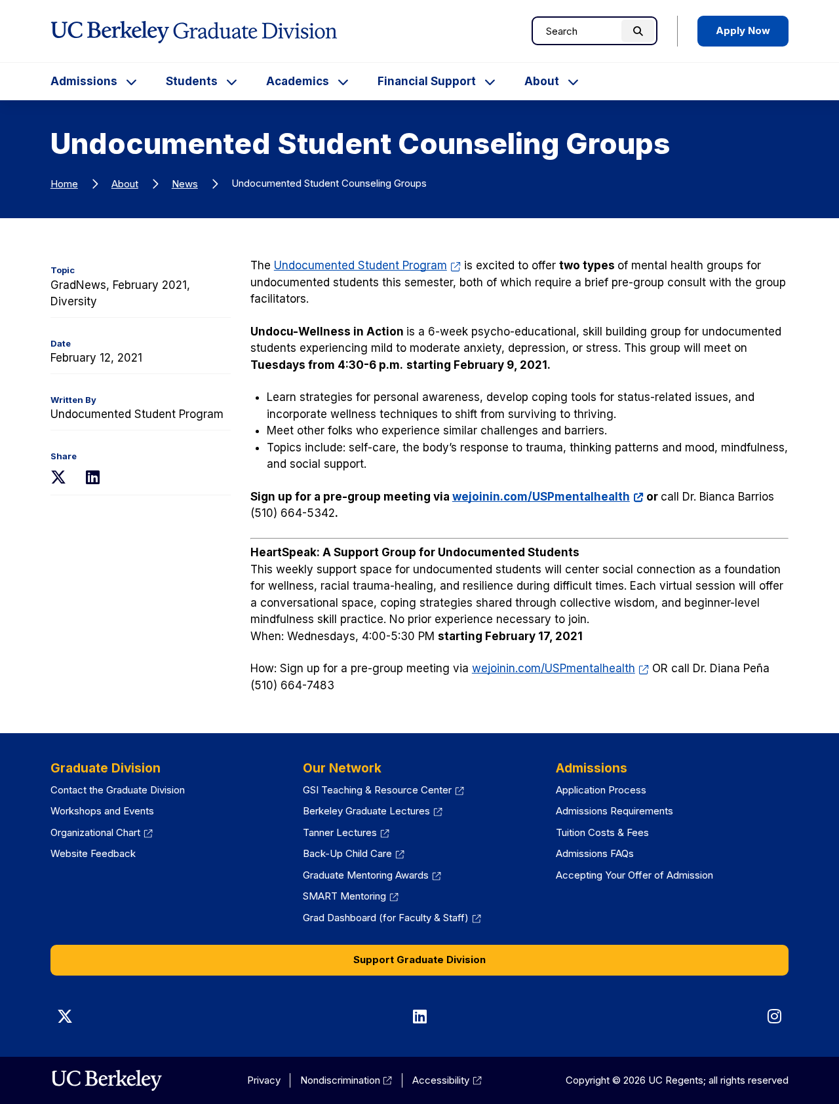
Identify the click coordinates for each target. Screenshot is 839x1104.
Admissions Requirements (614, 811)
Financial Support (427, 81)
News (185, 184)
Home (64, 184)
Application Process (601, 790)
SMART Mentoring (351, 896)
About (541, 81)
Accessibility (447, 1080)
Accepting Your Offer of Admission (634, 875)
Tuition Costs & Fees (602, 832)
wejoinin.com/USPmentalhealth (548, 496)
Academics (297, 81)
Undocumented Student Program (367, 265)
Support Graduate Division (419, 959)
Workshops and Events (102, 811)
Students (192, 81)
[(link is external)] (106, 1080)
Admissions (83, 81)
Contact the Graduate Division (117, 790)
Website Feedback (93, 853)
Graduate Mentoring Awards (372, 875)
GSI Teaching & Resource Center (383, 790)
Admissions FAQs (595, 853)
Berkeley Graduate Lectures (372, 811)
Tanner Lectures (346, 832)
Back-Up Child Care (353, 853)
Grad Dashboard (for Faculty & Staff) (392, 917)
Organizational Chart (101, 832)
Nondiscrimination (346, 1080)
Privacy (264, 1080)
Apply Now (743, 30)
